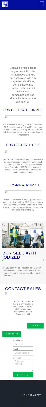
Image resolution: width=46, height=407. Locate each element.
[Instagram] (14, 388)
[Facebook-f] (8, 388)
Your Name (18, 340)
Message (17, 358)
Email (15, 349)
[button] (42, 3)
